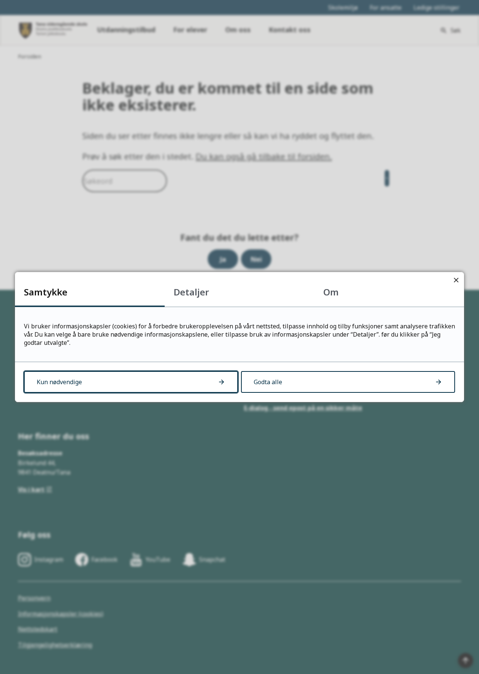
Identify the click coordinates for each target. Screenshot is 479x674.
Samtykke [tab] (45, 292)
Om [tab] (331, 292)
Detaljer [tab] (191, 292)
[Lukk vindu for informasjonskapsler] (456, 279)
